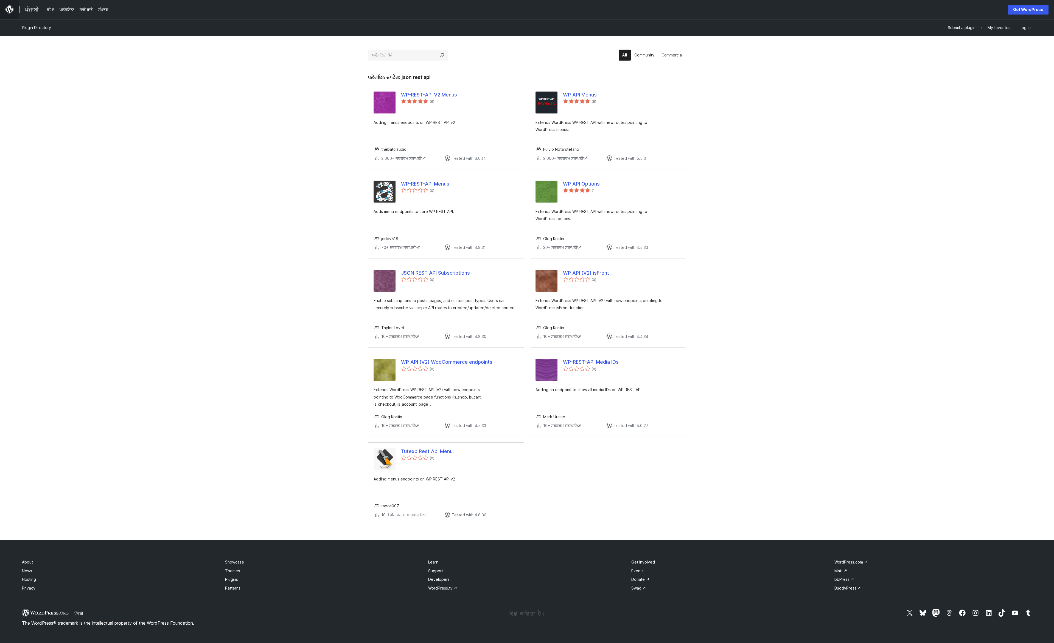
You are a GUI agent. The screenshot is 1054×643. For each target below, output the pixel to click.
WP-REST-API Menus (425, 184)
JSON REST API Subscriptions (435, 273)
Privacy (28, 588)
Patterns (232, 588)
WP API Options (581, 184)
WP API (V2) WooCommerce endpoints (446, 362)
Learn (433, 562)
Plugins (231, 579)
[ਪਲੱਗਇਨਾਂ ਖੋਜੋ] (442, 55)
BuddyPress (847, 588)
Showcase (234, 562)
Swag (638, 588)
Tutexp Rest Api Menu (427, 451)
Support (435, 570)
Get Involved (643, 562)
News (27, 570)
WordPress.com (851, 562)
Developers (439, 579)
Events (637, 570)
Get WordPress (1028, 9)
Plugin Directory (36, 27)
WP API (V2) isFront (586, 273)
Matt (840, 570)
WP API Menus (580, 95)
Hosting (29, 579)
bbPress (844, 579)
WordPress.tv (442, 588)
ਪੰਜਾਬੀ (78, 613)
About (27, 562)
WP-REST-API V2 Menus (429, 95)
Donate (640, 579)
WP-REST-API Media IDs (591, 362)
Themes (232, 570)
